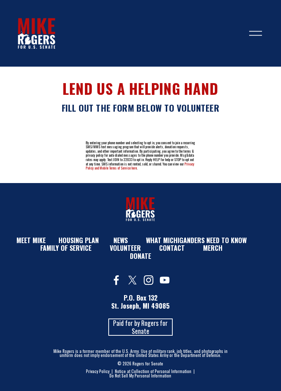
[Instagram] (148, 280)
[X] (132, 280)
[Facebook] (116, 280)
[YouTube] (165, 280)
